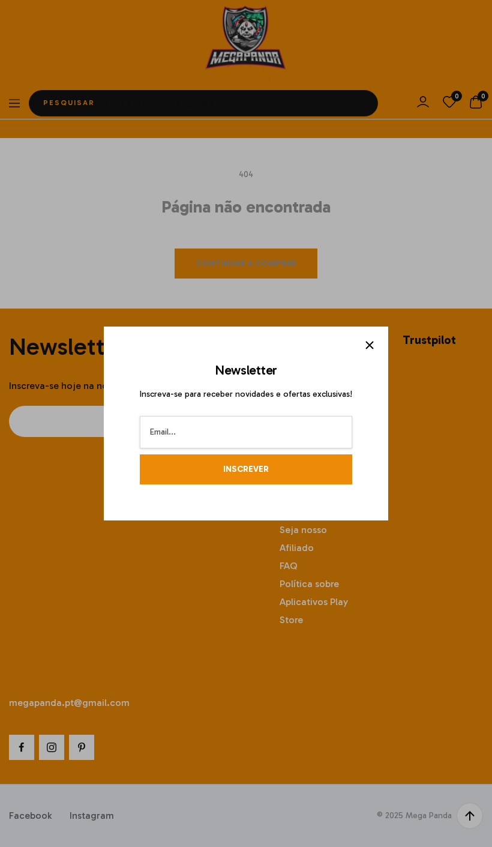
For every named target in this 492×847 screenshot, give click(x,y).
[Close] (369, 345)
